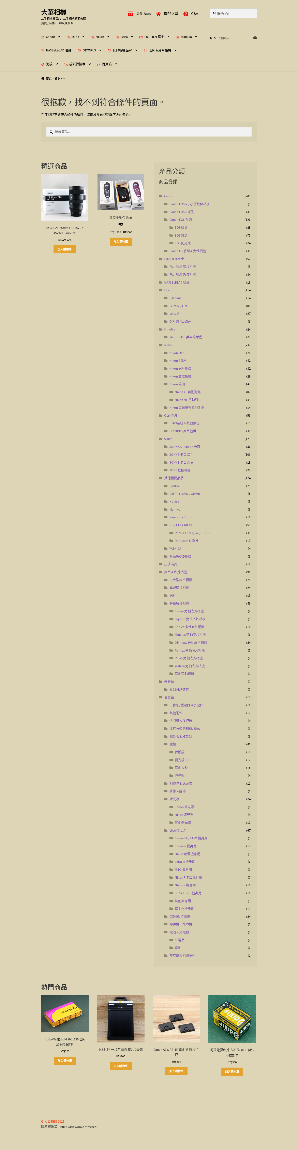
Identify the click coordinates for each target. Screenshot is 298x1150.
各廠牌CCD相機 (180, 556)
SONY (75, 36)
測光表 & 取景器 (180, 736)
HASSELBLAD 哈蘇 (58, 50)
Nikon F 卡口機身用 (188, 877)
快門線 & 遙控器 (180, 721)
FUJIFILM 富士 (154, 36)
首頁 (49, 78)
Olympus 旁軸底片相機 (191, 642)
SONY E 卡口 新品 (181, 462)
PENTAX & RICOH (181, 525)
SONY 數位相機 (180, 470)
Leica (124, 36)
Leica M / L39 (178, 306)
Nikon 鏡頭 (177, 384)
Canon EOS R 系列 (181, 212)
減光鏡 (179, 775)
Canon (50, 36)
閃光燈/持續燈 (179, 916)
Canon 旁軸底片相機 (189, 611)
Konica (174, 501)
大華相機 (53, 12)
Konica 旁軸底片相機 (189, 627)
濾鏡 (49, 64)
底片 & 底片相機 (160, 50)
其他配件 (175, 713)
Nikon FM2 (176, 353)
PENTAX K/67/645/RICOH (192, 533)
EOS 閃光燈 (183, 243)
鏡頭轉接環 (77, 64)
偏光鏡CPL (182, 760)
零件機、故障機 (180, 924)
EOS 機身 (181, 227)
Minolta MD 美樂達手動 (185, 337)
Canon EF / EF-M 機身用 (191, 838)
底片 (172, 595)
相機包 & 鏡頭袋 (180, 783)
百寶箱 (107, 64)
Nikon (100, 36)
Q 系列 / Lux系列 (180, 321)
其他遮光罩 (183, 822)
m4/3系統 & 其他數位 (184, 423)
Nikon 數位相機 (180, 376)
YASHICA (175, 548)
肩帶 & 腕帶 (177, 791)
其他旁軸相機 (184, 674)
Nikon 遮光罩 (184, 815)
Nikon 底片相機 (180, 368)
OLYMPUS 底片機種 (182, 431)
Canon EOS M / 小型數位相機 (189, 204)
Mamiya (174, 509)
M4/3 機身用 (183, 869)
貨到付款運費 (179, 689)
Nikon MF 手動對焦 (188, 400)
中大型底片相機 (180, 580)
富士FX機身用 (184, 909)
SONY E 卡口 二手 (181, 454)
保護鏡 (179, 752)
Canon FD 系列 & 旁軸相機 (187, 251)
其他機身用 (183, 901)
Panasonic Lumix (181, 517)
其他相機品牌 (122, 50)
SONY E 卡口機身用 (188, 893)
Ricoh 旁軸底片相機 (189, 658)
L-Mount (175, 298)
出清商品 (170, 564)
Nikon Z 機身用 (185, 885)
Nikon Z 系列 (178, 360)
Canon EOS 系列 (180, 220)
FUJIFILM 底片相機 (182, 267)
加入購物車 (65, 249)
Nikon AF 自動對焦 (188, 392)
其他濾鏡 (181, 768)
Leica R (174, 314)
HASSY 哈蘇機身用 (187, 854)
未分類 (169, 682)
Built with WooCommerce (78, 1127)
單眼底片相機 (179, 588)
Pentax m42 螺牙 (186, 541)
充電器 (179, 940)
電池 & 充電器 (179, 932)
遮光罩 (174, 799)
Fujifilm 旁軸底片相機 (190, 619)
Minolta (186, 36)
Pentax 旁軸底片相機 (190, 650)
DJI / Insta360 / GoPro (184, 494)
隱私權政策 (49, 1127)
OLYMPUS (89, 50)
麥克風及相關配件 (182, 956)
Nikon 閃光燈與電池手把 (186, 407)
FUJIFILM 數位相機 (182, 274)
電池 (178, 948)
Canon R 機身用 (186, 846)
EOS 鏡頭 (181, 235)
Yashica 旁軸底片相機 (190, 666)
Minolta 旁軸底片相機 (190, 635)
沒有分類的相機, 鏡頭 (184, 728)
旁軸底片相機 (179, 603)
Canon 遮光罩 (184, 807)
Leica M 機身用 (185, 862)
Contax (174, 486)
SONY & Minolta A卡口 (184, 447)
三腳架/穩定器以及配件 (186, 705)
